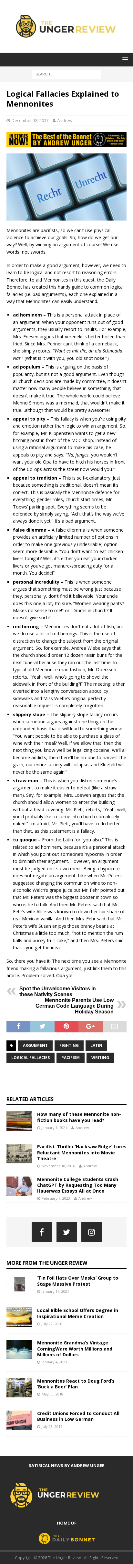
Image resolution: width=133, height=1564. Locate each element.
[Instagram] (91, 1232)
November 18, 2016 (58, 1165)
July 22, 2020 (52, 1323)
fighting (69, 1045)
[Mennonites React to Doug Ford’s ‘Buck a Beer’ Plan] (19, 1387)
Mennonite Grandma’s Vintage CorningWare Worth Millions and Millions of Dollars (74, 1348)
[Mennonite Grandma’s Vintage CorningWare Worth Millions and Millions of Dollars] (19, 1349)
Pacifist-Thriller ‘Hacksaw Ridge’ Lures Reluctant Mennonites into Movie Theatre (82, 1152)
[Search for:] (66, 74)
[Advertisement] (69, 1079)
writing (100, 1057)
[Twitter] (66, 1232)
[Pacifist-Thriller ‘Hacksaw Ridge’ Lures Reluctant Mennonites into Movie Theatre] (19, 1153)
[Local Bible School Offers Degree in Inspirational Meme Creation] (19, 1317)
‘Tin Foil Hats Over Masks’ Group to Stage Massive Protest (77, 1281)
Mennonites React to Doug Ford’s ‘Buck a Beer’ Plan (76, 1384)
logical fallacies (30, 1057)
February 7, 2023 (56, 1198)
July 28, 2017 (52, 1426)
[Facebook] (42, 1232)
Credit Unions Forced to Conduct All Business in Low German (78, 1416)
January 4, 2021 (54, 1362)
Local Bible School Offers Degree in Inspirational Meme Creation (77, 1313)
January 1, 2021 (54, 1127)
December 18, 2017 (30, 120)
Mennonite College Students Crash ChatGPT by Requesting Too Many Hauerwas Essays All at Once (77, 1185)
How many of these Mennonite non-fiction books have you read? (79, 1117)
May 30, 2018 (52, 1394)
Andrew (64, 120)
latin (96, 1045)
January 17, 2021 (55, 1291)
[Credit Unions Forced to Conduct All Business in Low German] (19, 1420)
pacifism (70, 1057)
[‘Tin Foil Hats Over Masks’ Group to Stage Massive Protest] (19, 1284)
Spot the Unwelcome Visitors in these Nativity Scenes (57, 991)
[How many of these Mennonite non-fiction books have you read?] (19, 1121)
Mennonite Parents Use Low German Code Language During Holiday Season (75, 1005)
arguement (35, 1045)
